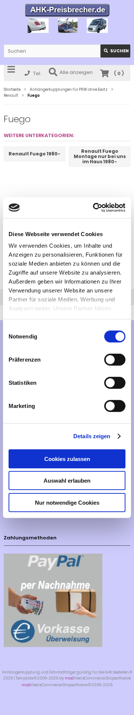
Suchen (115, 51)
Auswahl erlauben (67, 480)
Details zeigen (91, 436)
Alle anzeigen (76, 72)
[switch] (114, 359)
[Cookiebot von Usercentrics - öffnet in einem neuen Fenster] (94, 208)
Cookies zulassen (67, 458)
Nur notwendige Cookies (67, 502)
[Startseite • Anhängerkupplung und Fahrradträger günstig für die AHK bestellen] (67, 11)
